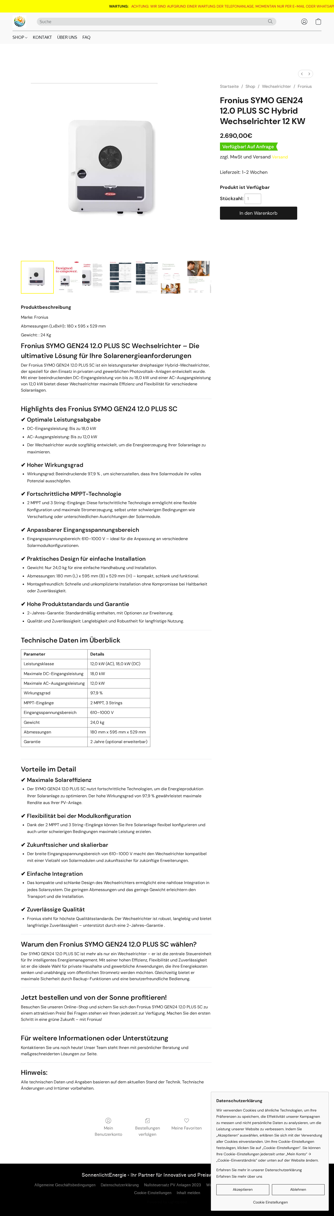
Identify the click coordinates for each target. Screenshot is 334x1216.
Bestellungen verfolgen (147, 1131)
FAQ (86, 37)
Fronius (305, 86)
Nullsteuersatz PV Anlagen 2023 (172, 1185)
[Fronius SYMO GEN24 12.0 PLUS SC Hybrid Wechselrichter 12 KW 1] (68, 277)
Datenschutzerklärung (120, 1185)
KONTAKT (42, 37)
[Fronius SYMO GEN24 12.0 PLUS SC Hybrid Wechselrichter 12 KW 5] (173, 277)
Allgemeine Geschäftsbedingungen (65, 1185)
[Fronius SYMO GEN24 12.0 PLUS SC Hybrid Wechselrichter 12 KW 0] (37, 277)
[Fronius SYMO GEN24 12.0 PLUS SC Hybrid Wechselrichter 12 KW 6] (199, 277)
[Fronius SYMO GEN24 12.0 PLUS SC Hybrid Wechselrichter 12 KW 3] (121, 277)
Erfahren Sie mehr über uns (239, 1176)
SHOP (19, 37)
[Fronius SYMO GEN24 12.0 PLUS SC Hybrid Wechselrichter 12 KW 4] (147, 277)
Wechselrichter (276, 86)
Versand (280, 157)
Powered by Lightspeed (167, 1202)
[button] (19, 21)
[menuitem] (302, 74)
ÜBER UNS (67, 37)
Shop (250, 86)
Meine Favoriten (186, 1128)
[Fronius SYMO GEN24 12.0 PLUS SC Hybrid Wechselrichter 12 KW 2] (94, 277)
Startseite (229, 86)
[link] (178, 6)
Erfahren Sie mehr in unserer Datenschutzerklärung (259, 1170)
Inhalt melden (188, 1193)
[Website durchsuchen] (270, 21)
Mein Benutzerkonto (108, 1131)
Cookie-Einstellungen (152, 1193)
